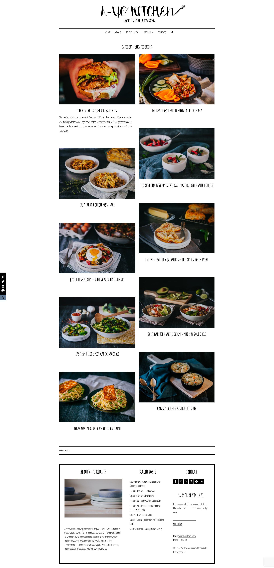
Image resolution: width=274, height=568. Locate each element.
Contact (162, 32)
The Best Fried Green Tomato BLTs (97, 110)
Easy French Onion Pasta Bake (97, 204)
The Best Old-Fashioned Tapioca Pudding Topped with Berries (176, 185)
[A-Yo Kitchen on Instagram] (191, 481)
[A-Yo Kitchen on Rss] (201, 481)
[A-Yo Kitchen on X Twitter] (181, 481)
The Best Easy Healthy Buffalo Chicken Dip (177, 110)
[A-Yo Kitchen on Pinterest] (196, 481)
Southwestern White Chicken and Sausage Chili (177, 334)
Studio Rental (132, 32)
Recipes (147, 32)
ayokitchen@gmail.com (187, 536)
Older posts (64, 450)
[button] (172, 32)
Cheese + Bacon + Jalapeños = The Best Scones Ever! (176, 259)
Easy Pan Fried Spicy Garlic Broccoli (97, 354)
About (118, 32)
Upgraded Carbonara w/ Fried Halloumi (97, 428)
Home (107, 32)
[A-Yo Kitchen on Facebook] (175, 481)
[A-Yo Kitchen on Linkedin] (186, 481)
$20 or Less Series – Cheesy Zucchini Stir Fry (97, 279)
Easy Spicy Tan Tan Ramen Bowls (142, 495)
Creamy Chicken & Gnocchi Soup (176, 408)
